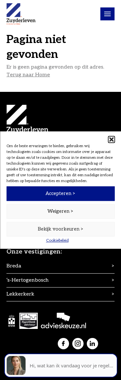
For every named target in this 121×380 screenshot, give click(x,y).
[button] (111, 139)
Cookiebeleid (57, 240)
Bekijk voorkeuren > (61, 229)
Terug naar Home (28, 75)
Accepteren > (60, 193)
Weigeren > (60, 211)
